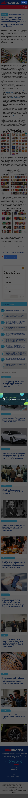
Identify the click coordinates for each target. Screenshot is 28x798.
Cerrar (23, 2)
